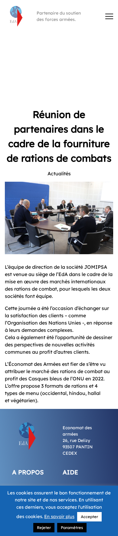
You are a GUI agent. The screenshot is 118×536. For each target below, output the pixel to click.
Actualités (59, 173)
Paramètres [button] (72, 527)
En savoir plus (59, 516)
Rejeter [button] (44, 527)
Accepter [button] (89, 516)
